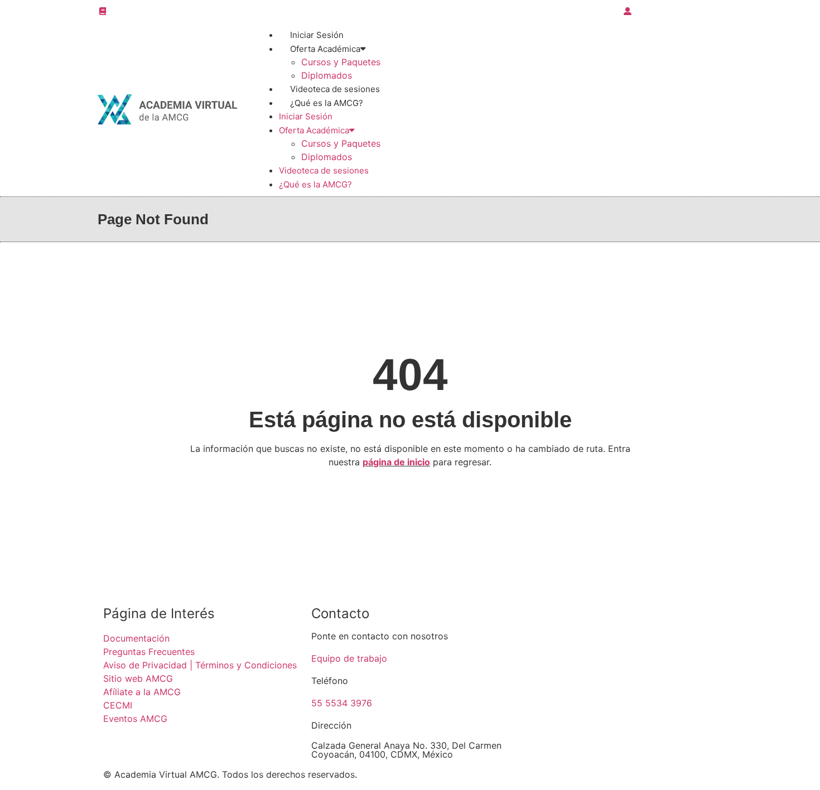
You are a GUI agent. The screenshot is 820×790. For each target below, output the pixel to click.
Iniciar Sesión (305, 116)
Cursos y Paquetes (340, 62)
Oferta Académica (325, 49)
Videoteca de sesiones (324, 170)
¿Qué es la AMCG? (326, 103)
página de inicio (396, 462)
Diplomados (326, 156)
